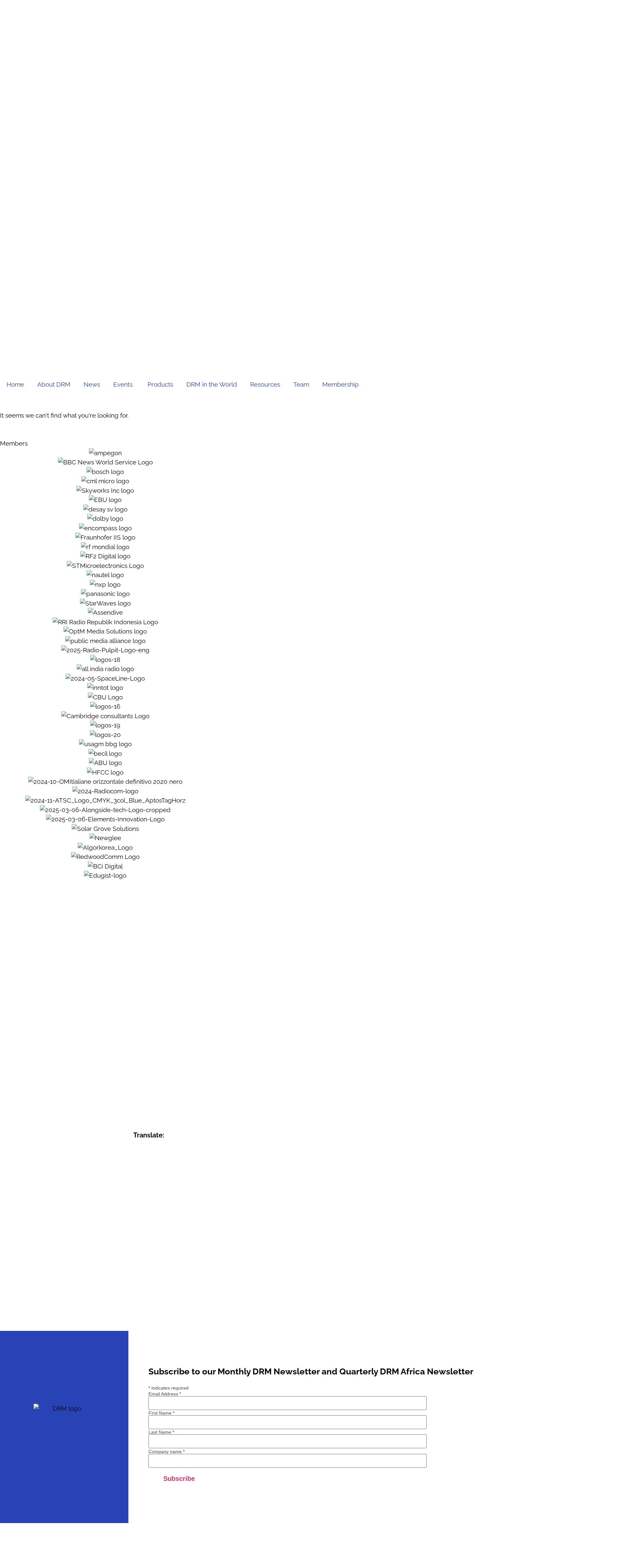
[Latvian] (146, 1242)
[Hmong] (154, 1213)
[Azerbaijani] (137, 1166)
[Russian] (163, 1270)
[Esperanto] (171, 1185)
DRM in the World (211, 384)
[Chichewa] (154, 1176)
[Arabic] (171, 1157)
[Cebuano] (146, 1176)
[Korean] (154, 1232)
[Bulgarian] (180, 1166)
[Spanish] (154, 1288)
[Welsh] (163, 1307)
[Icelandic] (171, 1213)
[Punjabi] (146, 1270)
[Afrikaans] (146, 1157)
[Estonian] (180, 1185)
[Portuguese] (137, 1270)
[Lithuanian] (154, 1242)
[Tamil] (146, 1298)
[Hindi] (146, 1213)
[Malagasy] (180, 1242)
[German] (137, 1204)
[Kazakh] (137, 1232)
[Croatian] (137, 1185)
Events (123, 384)
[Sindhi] (146, 1279)
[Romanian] (154, 1270)
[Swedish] (180, 1288)
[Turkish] (171, 1298)
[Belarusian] (154, 1166)
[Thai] (163, 1298)
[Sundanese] (163, 1288)
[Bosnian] (171, 1166)
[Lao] (180, 1232)
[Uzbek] (146, 1307)
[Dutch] (163, 1185)
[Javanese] (171, 1223)
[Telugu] (154, 1298)
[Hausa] (171, 1204)
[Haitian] (163, 1204)
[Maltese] (154, 1251)
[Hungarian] (163, 1213)
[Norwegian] (154, 1260)
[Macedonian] (171, 1242)
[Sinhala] (154, 1279)
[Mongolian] (180, 1251)
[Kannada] (180, 1223)
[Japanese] (163, 1223)
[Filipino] (137, 1194)
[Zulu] (146, 1317)
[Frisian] (163, 1194)
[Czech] (146, 1185)
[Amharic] (163, 1157)
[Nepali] (146, 1260)
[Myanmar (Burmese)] (137, 1260)
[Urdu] (137, 1307)
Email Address (164, 1394)
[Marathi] (171, 1251)
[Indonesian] (137, 1223)
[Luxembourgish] (163, 1242)
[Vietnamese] (154, 1307)
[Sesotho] (137, 1279)
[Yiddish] (180, 1307)
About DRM (53, 384)
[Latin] (137, 1242)
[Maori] (163, 1251)
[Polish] (180, 1260)
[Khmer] (146, 1232)
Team (301, 384)
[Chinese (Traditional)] (171, 1176)
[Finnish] (146, 1194)
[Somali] (146, 1288)
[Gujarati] (154, 1204)
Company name (166, 1451)
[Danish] (154, 1185)
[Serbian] (171, 1270)
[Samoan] (180, 1279)
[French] (154, 1194)
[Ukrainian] (180, 1298)
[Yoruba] (137, 1317)
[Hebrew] (137, 1213)
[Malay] (146, 1251)
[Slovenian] (171, 1279)
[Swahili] (171, 1288)
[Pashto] (163, 1260)
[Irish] (146, 1223)
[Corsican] (180, 1176)
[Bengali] (163, 1166)
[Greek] (146, 1204)
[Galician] (171, 1194)
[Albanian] (154, 1157)
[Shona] (180, 1270)
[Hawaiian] (180, 1204)
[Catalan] (137, 1176)
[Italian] (154, 1223)
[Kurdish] (163, 1232)
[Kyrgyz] (171, 1232)
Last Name (161, 1432)
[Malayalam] (137, 1251)
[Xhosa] (171, 1307)
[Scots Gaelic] (137, 1288)
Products (160, 384)
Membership (340, 384)
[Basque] (146, 1166)
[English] (137, 1157)
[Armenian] (180, 1157)
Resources (265, 384)
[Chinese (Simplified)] (163, 1176)
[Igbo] (180, 1213)
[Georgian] (180, 1194)
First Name (161, 1413)
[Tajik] (137, 1298)
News (92, 384)
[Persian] (171, 1260)
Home (15, 384)
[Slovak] (163, 1279)
